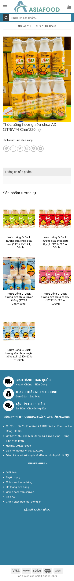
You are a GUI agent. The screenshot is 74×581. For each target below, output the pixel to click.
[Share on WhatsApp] (6, 148)
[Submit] (6, 17)
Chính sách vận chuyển (20, 491)
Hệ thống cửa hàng (17, 486)
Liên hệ (10, 496)
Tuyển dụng (13, 477)
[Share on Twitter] (20, 148)
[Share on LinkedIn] (40, 148)
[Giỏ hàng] (69, 6)
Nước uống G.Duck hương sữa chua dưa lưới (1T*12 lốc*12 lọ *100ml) (19, 242)
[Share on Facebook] (13, 148)
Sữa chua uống (46, 26)
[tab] (37, 172)
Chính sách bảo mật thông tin (23, 501)
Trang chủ (25, 26)
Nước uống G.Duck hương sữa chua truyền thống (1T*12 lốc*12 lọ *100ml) (19, 354)
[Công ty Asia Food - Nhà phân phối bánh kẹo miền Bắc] (37, 6)
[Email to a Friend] (27, 148)
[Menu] (5, 6)
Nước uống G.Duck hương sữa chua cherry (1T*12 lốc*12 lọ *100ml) (55, 298)
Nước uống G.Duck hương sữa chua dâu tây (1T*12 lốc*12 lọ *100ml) (55, 242)
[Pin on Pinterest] (34, 148)
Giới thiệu (11, 472)
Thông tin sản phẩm (18, 171)
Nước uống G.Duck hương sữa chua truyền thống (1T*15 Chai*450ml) (19, 298)
